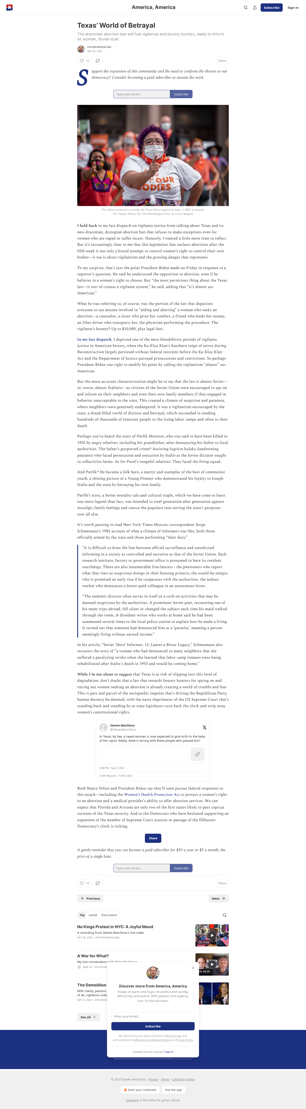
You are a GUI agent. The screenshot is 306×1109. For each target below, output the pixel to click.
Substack (132, 1100)
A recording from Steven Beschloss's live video (110, 932)
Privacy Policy (184, 1040)
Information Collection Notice (151, 1040)
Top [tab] (82, 915)
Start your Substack (142, 1090)
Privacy (153, 1079)
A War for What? (93, 956)
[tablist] (98, 915)
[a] (212, 935)
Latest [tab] (93, 915)
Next (216, 898)
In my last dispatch (94, 340)
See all (86, 1017)
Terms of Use (173, 1036)
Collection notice (183, 1079)
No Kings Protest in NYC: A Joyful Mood (115, 926)
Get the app (173, 1090)
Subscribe (271, 7)
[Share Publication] (255, 7)
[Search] (245, 7)
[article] (153, 935)
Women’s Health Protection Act (152, 795)
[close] (193, 968)
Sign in (293, 7)
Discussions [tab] (109, 915)
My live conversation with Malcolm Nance (107, 962)
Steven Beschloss (99, 47)
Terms (165, 1079)
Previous (93, 898)
